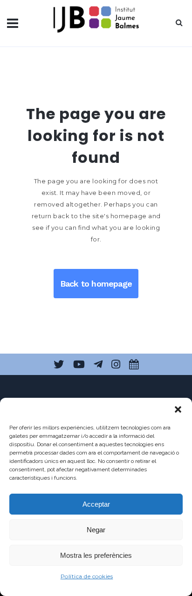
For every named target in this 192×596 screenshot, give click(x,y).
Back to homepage (96, 283)
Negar (96, 530)
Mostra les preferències (96, 555)
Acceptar (96, 504)
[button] (178, 409)
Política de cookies (87, 576)
